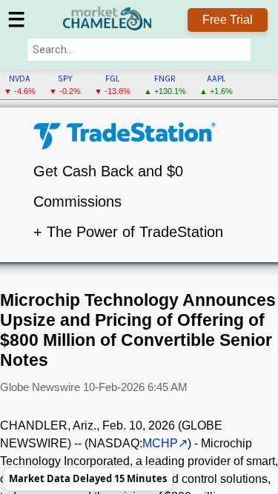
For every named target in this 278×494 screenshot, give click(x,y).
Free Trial (227, 19)
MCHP (160, 443)
